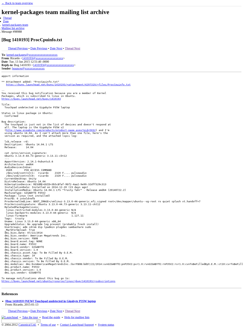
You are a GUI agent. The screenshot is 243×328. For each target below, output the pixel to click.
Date (6, 21)
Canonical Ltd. (27, 324)
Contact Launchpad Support (77, 324)
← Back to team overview (17, 3)
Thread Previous (18, 48)
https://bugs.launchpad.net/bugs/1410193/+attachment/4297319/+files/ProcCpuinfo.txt (68, 84)
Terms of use (48, 324)
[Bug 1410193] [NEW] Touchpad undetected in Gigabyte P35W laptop (50, 301)
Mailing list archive (13, 28)
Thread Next (72, 48)
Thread (7, 18)
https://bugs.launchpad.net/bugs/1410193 (31, 98)
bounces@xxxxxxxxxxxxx (28, 68)
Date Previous (38, 48)
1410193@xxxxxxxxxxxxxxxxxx (42, 58)
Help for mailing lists (76, 317)
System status (106, 324)
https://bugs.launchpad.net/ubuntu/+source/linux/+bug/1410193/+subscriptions (58, 281)
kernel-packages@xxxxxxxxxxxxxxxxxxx (32, 54)
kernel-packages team (15, 24)
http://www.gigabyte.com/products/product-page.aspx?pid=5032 (51, 130)
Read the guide (51, 317)
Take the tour (30, 317)
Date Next (56, 48)
